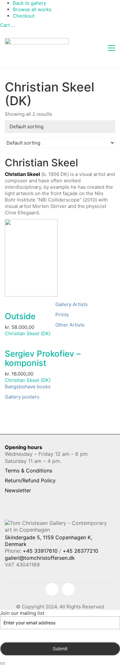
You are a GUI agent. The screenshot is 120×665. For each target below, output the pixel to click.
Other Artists (69, 325)
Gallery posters (22, 397)
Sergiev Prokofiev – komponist (43, 358)
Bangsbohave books (28, 387)
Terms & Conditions (28, 470)
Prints (62, 315)
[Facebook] (52, 589)
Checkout (24, 16)
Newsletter (18, 490)
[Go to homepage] (37, 48)
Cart (7, 25)
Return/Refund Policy (30, 480)
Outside (20, 316)
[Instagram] (68, 589)
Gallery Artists (71, 304)
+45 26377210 (80, 551)
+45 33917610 (40, 551)
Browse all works (32, 9)
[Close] (2, 663)
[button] (111, 48)
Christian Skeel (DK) (28, 333)
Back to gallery (29, 3)
